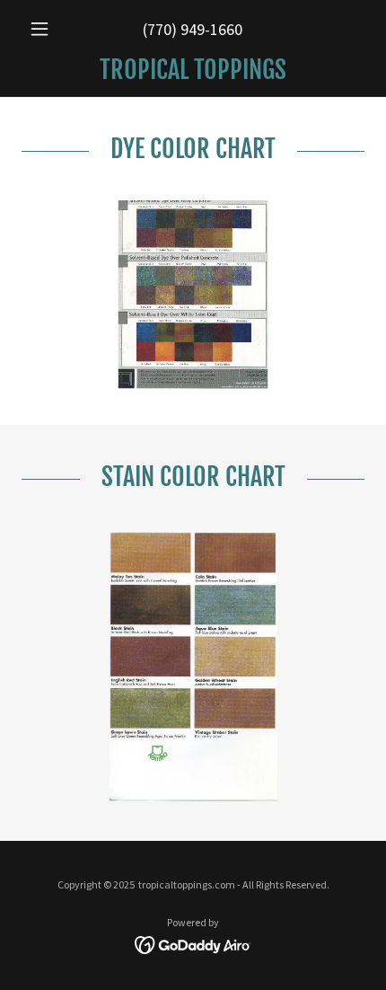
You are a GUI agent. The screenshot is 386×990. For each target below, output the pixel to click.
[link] (193, 69)
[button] (47, 29)
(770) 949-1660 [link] (192, 29)
